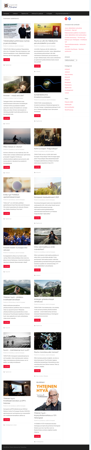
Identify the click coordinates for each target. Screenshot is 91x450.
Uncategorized (9, 425)
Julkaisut (15, 13)
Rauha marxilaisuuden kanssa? (46, 352)
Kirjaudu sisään (69, 102)
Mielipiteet (68, 82)
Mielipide (46, 376)
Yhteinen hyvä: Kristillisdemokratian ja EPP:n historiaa (14, 400)
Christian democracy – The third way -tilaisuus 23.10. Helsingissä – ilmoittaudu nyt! (76, 40)
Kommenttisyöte (69, 107)
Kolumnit (38, 172)
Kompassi (6, 13)
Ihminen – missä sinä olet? (13, 95)
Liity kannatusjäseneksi (62, 13)
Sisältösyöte (68, 104)
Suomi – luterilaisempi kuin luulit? (16, 350)
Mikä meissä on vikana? (12, 147)
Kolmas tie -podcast (37, 13)
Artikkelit (7, 123)
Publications (68, 85)
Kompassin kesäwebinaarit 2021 (46, 197)
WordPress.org (69, 110)
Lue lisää (6, 59)
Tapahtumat (24, 13)
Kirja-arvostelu (39, 376)
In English (49, 13)
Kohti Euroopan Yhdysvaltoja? (46, 148)
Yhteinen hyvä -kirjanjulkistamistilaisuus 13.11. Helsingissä (45, 415)
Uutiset (15, 425)
